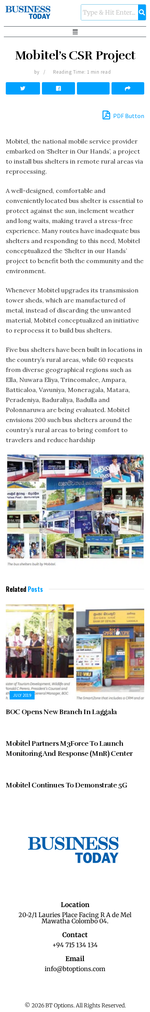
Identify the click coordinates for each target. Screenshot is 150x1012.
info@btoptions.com (75, 969)
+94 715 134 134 (75, 945)
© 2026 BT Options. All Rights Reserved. (75, 1005)
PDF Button (128, 116)
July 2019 (22, 695)
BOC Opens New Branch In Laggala (61, 712)
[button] (75, 32)
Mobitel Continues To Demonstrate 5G (66, 785)
